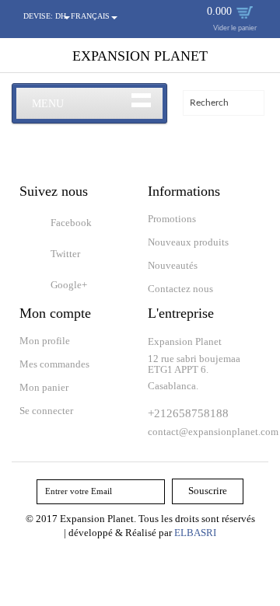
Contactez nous (180, 288)
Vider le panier (235, 28)
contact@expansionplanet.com (213, 431)
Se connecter (46, 410)
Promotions (172, 219)
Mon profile (44, 341)
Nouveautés (173, 265)
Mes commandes (54, 364)
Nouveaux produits (188, 242)
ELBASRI (195, 532)
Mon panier (43, 387)
